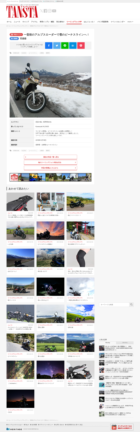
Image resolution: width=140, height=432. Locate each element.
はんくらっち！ (89, 22)
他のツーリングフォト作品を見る (49, 162)
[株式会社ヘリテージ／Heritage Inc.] (14, 429)
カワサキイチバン (49, 1)
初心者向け (60, 22)
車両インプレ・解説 (47, 22)
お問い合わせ (60, 424)
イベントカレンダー (118, 22)
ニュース (17, 22)
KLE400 (24, 53)
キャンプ (25, 22)
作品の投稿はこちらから (49, 168)
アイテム (34, 22)
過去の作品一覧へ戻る (51, 157)
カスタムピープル (37, 1)
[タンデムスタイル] (22, 11)
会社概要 (34, 424)
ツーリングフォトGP (74, 22)
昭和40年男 (60, 1)
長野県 (48, 53)
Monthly (124, 342)
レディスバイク (25, 1)
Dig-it (27, 424)
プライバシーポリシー (46, 424)
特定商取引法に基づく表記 (75, 424)
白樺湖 (42, 53)
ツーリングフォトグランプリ (20, 26)
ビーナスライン (33, 53)
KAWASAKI (16, 53)
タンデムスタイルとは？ (15, 424)
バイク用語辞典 (102, 22)
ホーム (9, 22)
